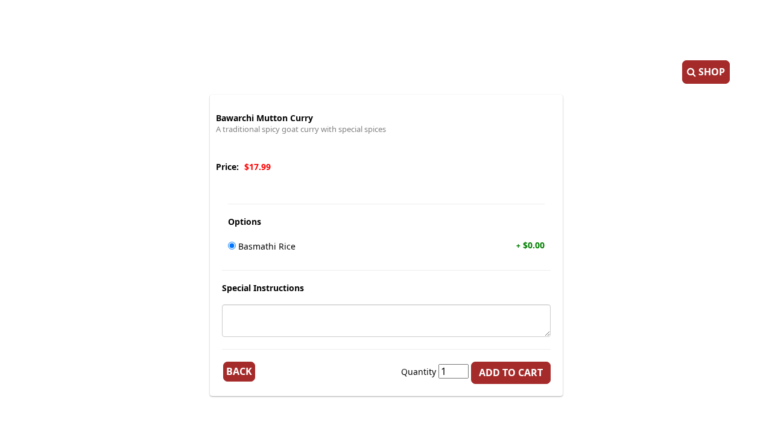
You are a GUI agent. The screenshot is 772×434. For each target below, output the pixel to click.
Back (239, 371)
